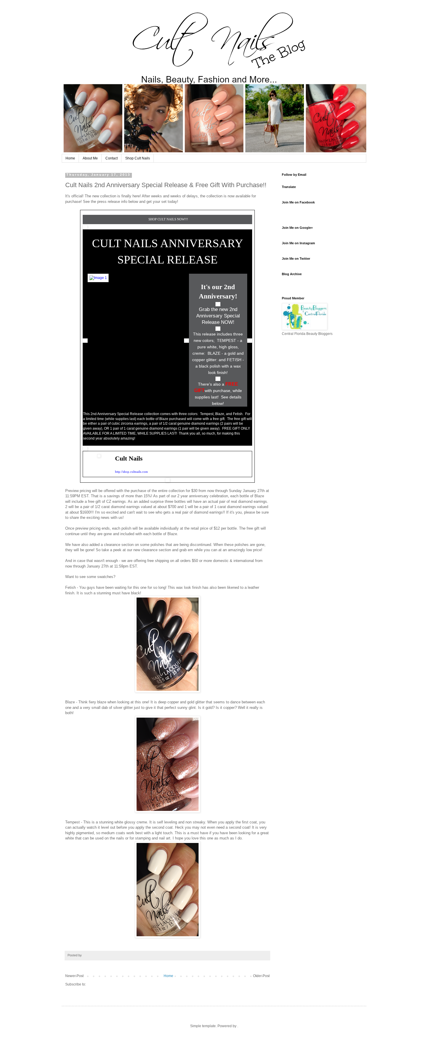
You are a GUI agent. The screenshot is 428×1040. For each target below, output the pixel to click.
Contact (111, 158)
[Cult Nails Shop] (98, 278)
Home (70, 158)
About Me (90, 158)
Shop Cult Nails (137, 158)
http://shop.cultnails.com (131, 471)
